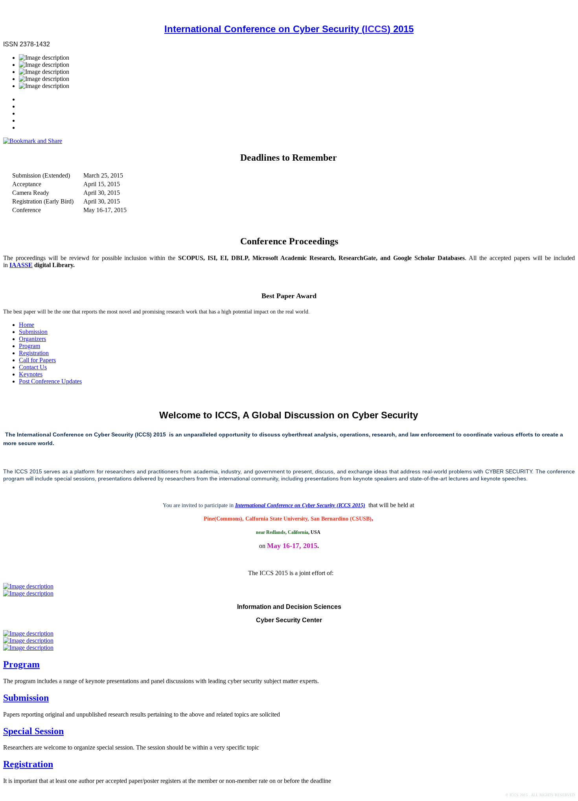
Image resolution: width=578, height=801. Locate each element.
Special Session (33, 731)
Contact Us (33, 367)
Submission (33, 331)
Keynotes (30, 374)
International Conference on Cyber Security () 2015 (289, 29)
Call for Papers (37, 360)
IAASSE (21, 265)
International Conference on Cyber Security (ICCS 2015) (300, 505)
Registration (34, 353)
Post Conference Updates (50, 381)
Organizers (32, 338)
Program (29, 346)
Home (26, 324)
